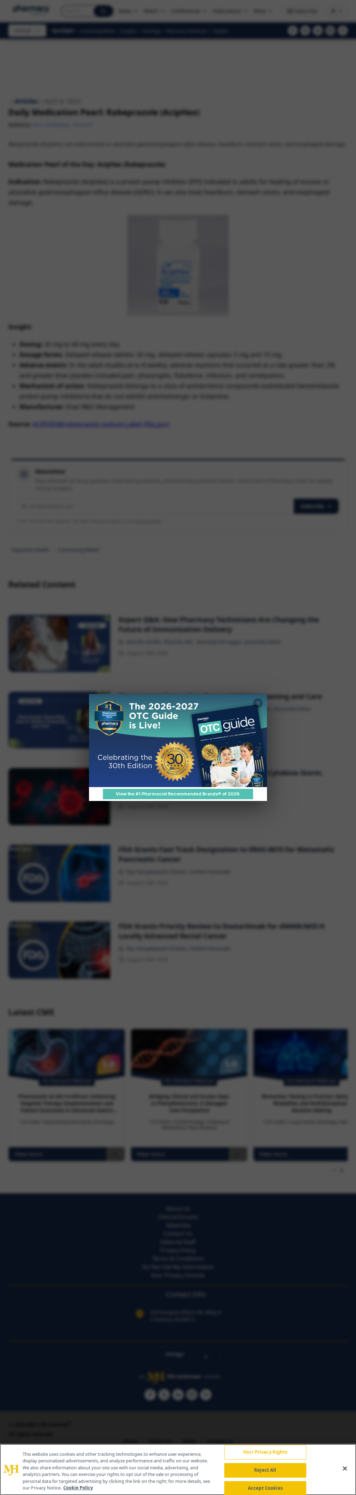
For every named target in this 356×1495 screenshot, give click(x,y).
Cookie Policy (78, 1488)
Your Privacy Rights (265, 1452)
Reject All (265, 1470)
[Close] (345, 1468)
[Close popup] (258, 703)
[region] (178, 1469)
